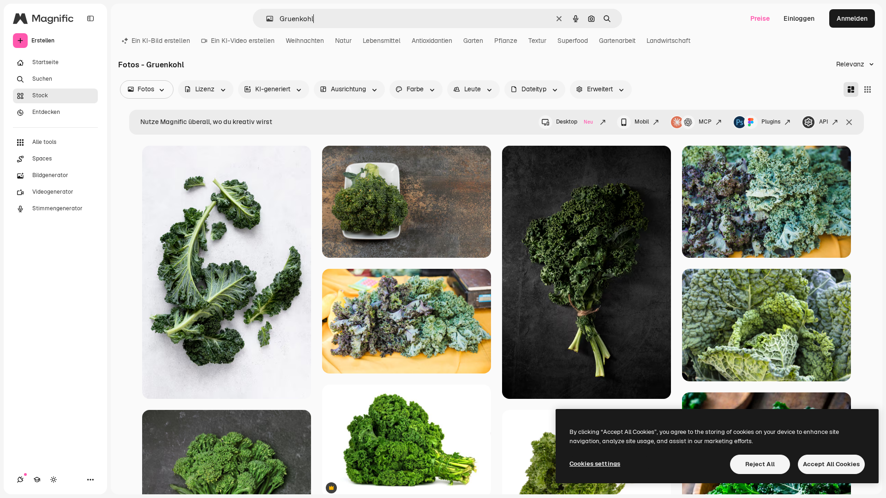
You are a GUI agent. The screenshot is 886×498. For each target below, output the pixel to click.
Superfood (572, 40)
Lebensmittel (382, 40)
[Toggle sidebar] (90, 18)
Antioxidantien (432, 40)
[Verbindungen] (20, 479)
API (823, 121)
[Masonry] (851, 89)
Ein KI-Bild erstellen (161, 40)
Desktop (574, 121)
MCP (705, 121)
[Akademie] (37, 479)
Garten (473, 40)
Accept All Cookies (831, 464)
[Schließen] (849, 122)
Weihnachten (305, 40)
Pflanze (505, 40)
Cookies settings (594, 464)
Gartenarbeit (617, 40)
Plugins (770, 121)
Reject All (760, 464)
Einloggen (799, 18)
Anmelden (852, 18)
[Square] (867, 89)
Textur (537, 40)
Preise (760, 18)
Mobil (642, 121)
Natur (343, 40)
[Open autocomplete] (266, 18)
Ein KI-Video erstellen (243, 40)
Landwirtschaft (668, 40)
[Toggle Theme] (53, 479)
